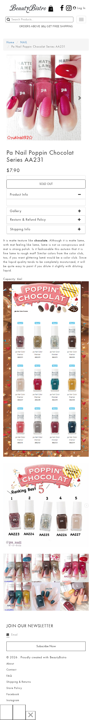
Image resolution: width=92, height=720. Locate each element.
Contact (11, 669)
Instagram (12, 700)
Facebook (12, 694)
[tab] (46, 211)
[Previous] (6, 712)
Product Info (19, 194)
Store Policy (14, 688)
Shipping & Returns (18, 682)
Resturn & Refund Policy (28, 220)
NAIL (23, 42)
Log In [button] (81, 8)
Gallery (15, 211)
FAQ (9, 676)
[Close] (31, 715)
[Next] (19, 712)
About (10, 663)
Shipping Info (20, 229)
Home (10, 42)
